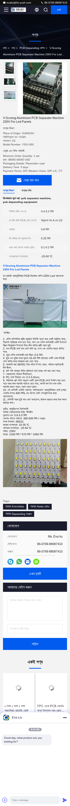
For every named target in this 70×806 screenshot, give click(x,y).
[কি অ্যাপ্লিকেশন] (19, 561)
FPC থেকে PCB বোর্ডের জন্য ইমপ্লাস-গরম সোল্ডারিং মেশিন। (50, 708)
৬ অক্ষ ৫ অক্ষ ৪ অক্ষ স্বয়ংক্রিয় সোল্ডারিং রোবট (16, 708)
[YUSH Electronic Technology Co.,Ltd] (18, 9)
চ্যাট (59, 9)
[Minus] (65, 717)
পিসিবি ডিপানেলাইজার (15, 506)
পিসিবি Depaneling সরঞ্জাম (19, 513)
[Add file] (4, 800)
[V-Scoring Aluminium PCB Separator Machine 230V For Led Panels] (42, 88)
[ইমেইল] (27, 561)
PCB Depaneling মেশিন (32, 47)
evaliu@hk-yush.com (19, 2)
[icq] (36, 561)
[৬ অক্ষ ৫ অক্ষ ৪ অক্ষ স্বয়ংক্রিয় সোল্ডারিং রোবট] (18, 687)
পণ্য (13, 47)
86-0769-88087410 (55, 2)
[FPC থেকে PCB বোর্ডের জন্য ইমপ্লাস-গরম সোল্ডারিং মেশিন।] (51, 687)
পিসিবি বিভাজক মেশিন (40, 506)
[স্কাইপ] (10, 561)
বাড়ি (5, 47)
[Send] (65, 800)
